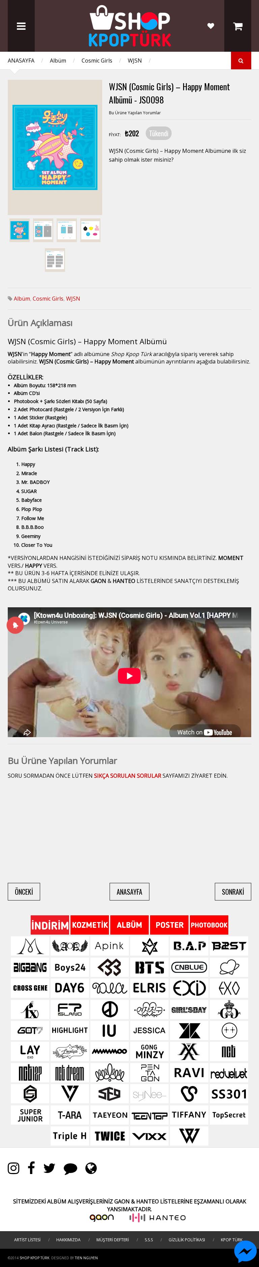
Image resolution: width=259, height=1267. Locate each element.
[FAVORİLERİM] (210, 26)
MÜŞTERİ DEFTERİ (112, 1240)
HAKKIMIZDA (68, 1240)
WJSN (135, 60)
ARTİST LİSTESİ (27, 1240)
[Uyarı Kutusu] (15, 624)
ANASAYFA (21, 60)
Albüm (58, 60)
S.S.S (149, 1240)
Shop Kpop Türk (34, 1258)
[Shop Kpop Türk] (129, 45)
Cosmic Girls (97, 60)
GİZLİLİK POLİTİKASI (187, 1240)
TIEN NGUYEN (86, 1258)
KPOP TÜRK (231, 1240)
